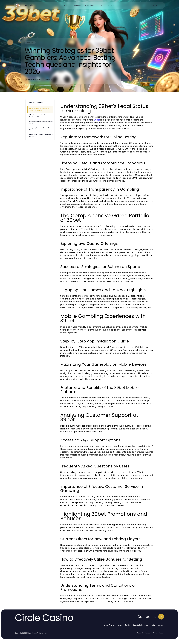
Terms (155, 633)
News (119, 625)
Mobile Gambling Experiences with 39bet (41, 122)
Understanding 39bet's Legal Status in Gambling (39, 109)
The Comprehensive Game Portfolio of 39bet (38, 116)
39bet (97, 120)
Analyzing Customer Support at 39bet (39, 129)
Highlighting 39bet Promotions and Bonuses (41, 135)
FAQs (127, 625)
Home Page (108, 625)
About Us (140, 633)
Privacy (148, 633)
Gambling (30, 42)
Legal (161, 633)
